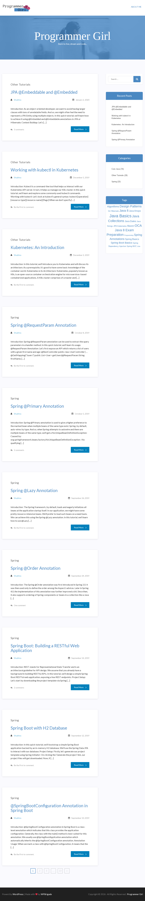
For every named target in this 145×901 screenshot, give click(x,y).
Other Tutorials (20, 84)
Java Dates (130, 221)
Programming (128, 235)
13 (60, 871)
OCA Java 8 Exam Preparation (124, 230)
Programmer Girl (135, 894)
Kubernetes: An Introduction (37, 247)
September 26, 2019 (80, 498)
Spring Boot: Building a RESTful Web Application (45, 648)
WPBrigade (46, 894)
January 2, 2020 (82, 100)
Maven (130, 226)
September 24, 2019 (80, 576)
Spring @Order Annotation (35, 568)
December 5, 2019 (81, 177)
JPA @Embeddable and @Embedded (44, 92)
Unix (138, 246)
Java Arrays (135, 211)
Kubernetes (122, 226)
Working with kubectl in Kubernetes (44, 169)
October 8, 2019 (82, 333)
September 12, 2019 (80, 735)
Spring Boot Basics (121, 242)
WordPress (18, 894)
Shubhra (17, 100)
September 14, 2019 (80, 658)
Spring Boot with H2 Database (39, 728)
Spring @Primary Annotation (37, 406)
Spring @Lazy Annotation (34, 490)
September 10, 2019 (80, 818)
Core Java (116, 169)
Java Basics (120, 215)
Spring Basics (132, 239)
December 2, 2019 (81, 255)
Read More (79, 129)
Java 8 (123, 210)
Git (109, 211)
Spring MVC (132, 246)
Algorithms (113, 206)
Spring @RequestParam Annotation (43, 325)
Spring (15, 317)
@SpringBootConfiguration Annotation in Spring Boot (49, 808)
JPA (115, 226)
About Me (136, 7)
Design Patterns (131, 206)
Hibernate (115, 211)
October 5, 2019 (82, 414)
